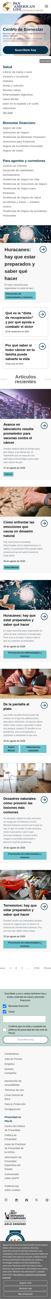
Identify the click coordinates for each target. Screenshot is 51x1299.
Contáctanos (12, 1053)
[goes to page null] (41, 249)
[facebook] (26, 1200)
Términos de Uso (14, 1090)
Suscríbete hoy (25, 50)
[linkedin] (16, 1200)
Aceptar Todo (25, 1282)
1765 (36, 968)
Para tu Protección (15, 1104)
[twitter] (37, 1200)
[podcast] (47, 1200)
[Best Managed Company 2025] (25, 1218)
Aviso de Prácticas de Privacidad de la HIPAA (15, 1148)
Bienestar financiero (18, 1006)
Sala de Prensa (13, 1059)
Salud (11, 1011)
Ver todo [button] (8, 112)
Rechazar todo (25, 1288)
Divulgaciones (12, 1109)
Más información (25, 1294)
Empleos (9, 1064)
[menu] (46, 6)
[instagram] (6, 1200)
